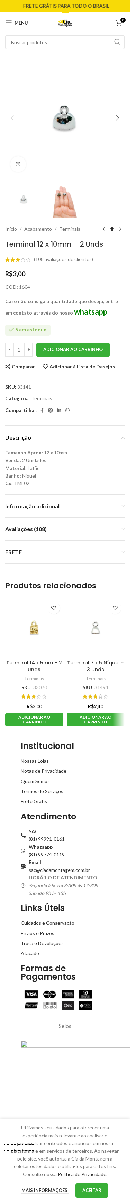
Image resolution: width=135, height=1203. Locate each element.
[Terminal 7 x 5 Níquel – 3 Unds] (96, 627)
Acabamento (38, 229)
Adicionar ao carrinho (73, 349)
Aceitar (91, 1190)
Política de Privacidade (82, 1174)
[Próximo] (120, 229)
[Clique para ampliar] (18, 164)
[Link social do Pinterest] (50, 410)
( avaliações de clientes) (63, 259)
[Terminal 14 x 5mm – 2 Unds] (34, 627)
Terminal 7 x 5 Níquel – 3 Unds (95, 666)
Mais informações (45, 1190)
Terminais (69, 229)
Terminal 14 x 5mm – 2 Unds (34, 666)
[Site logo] (65, 22)
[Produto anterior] (104, 229)
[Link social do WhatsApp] (67, 410)
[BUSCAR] (117, 42)
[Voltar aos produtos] (112, 229)
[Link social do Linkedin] (59, 410)
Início (11, 229)
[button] (12, 118)
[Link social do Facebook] (42, 410)
